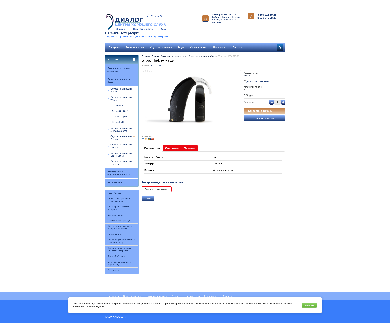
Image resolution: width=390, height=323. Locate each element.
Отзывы (189, 148)
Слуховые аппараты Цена (174, 56)
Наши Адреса (114, 193)
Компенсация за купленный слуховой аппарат (121, 241)
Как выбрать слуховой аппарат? (118, 208)
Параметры (152, 148)
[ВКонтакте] (143, 138)
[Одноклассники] (146, 138)
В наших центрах (135, 47)
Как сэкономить (115, 215)
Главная (146, 56)
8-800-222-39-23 (266, 14)
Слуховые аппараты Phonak (121, 137)
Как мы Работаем (116, 256)
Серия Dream (119, 105)
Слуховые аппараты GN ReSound (121, 154)
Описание (172, 148)
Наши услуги (220, 47)
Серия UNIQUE (120, 111)
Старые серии (119, 116)
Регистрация (114, 270)
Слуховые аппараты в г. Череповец (119, 263)
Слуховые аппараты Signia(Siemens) (121, 129)
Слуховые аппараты (161, 47)
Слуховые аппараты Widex (202, 56)
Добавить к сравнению (257, 81)
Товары (155, 56)
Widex (247, 75)
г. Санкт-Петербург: (122, 33)
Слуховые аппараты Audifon (121, 90)
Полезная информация (119, 220)
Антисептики (114, 182)
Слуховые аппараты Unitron (121, 146)
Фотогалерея (114, 234)
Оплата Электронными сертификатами (119, 199)
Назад (148, 198)
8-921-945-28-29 (266, 17)
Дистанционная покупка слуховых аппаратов (119, 249)
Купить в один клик (264, 118)
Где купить (114, 47)
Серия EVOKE (119, 122)
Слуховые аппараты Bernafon (121, 162)
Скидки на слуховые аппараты (119, 69)
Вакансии (238, 47)
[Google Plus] (152, 138)
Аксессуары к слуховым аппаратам (119, 173)
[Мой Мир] (149, 138)
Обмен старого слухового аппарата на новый (120, 227)
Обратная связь (198, 47)
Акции (181, 47)
